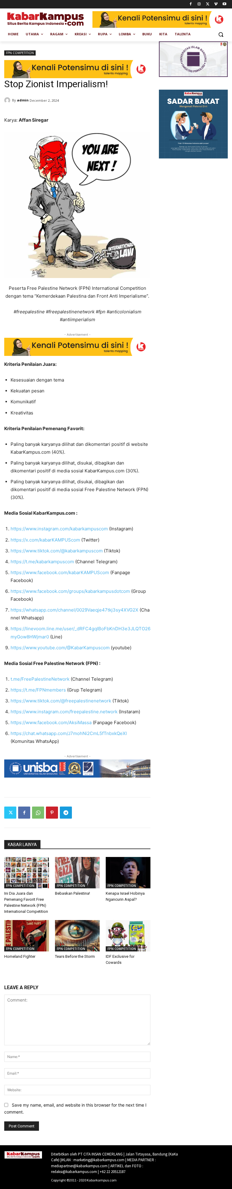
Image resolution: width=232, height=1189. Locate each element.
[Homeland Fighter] (26, 935)
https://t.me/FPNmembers (38, 690)
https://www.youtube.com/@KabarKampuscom (60, 647)
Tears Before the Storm (75, 956)
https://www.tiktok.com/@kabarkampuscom (57, 551)
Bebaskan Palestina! (72, 893)
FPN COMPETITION (20, 53)
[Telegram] (66, 813)
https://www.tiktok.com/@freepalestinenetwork (61, 701)
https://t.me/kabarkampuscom (42, 561)
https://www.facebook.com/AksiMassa (51, 722)
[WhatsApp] (38, 813)
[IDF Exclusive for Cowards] (128, 935)
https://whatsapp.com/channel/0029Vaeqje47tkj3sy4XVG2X (74, 610)
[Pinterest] (52, 813)
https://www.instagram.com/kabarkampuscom (59, 529)
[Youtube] (224, 4)
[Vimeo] (215, 4)
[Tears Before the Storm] (77, 935)
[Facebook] (190, 4)
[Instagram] (199, 4)
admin (23, 100)
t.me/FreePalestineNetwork (40, 679)
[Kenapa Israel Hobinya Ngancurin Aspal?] (128, 872)
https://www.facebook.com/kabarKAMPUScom (60, 572)
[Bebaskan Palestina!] (77, 872)
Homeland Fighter (19, 956)
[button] (221, 34)
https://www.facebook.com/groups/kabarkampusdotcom (70, 591)
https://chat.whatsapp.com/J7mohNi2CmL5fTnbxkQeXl (69, 733)
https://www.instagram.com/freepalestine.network (64, 711)
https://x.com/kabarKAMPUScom (45, 540)
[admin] (8, 100)
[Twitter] (207, 4)
